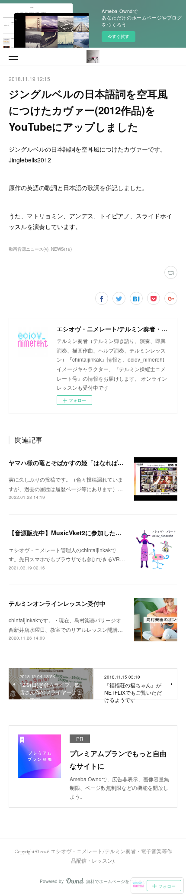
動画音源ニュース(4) (28, 249)
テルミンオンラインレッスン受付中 (57, 603)
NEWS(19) (61, 249)
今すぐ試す (118, 36)
